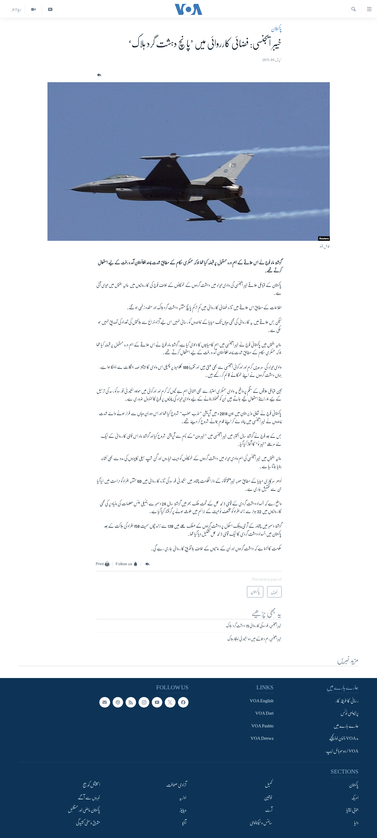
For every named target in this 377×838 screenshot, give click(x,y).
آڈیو (184, 823)
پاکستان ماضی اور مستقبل (84, 810)
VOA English (262, 701)
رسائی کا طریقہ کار (347, 701)
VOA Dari (264, 713)
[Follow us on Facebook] (183, 702)
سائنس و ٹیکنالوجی (261, 823)
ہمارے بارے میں (346, 726)
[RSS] (131, 702)
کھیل (268, 785)
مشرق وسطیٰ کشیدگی (88, 823)
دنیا (356, 823)
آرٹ (268, 810)
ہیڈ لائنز (17, 9)
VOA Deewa (262, 738)
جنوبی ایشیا (352, 810)
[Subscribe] (104, 702)
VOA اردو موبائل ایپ (342, 751)
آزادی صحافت (176, 785)
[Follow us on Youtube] (157, 702)
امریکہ (355, 798)
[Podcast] (118, 702)
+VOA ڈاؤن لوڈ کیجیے (344, 738)
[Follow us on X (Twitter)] (170, 702)
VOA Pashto (262, 726)
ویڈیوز (183, 810)
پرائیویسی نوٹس (350, 713)
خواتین (268, 798)
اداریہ (182, 798)
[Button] (98, 75)
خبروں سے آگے (89, 798)
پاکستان (276, 28)
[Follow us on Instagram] (144, 702)
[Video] (33, 9)
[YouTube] (50, 9)
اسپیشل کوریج (91, 785)
